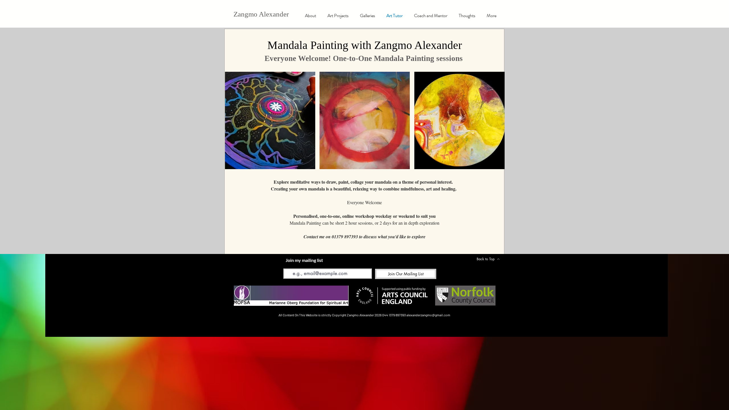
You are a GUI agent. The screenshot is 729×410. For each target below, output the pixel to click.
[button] (367, 15)
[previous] (235, 123)
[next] (494, 123)
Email (288, 264)
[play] (492, 164)
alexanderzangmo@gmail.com (428, 315)
